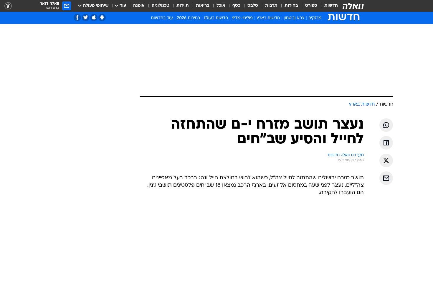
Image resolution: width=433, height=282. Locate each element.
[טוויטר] (85, 17)
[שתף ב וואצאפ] (386, 125)
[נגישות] (8, 6)
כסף (236, 6)
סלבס (252, 6)
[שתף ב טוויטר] (386, 160)
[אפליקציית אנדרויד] (102, 17)
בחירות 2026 (188, 18)
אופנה (139, 6)
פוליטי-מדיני (242, 18)
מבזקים (314, 18)
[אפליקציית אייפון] (93, 17)
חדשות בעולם (216, 18)
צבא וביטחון (294, 18)
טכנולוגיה (160, 6)
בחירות (291, 6)
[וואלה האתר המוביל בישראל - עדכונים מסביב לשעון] (353, 6)
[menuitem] (327, 6)
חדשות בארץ (268, 18)
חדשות (331, 6)
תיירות (182, 6)
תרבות (271, 6)
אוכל (220, 6)
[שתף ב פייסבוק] (386, 143)
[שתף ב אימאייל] (386, 178)
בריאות (202, 6)
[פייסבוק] (77, 17)
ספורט (311, 6)
